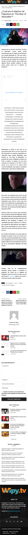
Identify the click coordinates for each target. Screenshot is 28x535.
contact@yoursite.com (14, 511)
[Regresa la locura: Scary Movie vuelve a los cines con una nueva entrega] (5, 345)
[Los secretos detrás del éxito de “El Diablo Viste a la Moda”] (5, 352)
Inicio (2, 6)
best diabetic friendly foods (7, 470)
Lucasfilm (12, 276)
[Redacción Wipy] (2, 20)
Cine (6, 6)
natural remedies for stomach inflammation (11, 461)
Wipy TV (24, 144)
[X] (11, 24)
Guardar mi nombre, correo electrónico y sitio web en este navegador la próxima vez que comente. (13, 393)
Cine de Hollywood (9, 283)
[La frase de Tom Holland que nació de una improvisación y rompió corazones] (5, 426)
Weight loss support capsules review (9, 478)
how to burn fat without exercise (8, 453)
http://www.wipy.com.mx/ (14, 324)
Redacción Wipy (8, 20)
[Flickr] (14, 521)
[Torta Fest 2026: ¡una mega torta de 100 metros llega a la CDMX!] (5, 434)
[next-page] (5, 358)
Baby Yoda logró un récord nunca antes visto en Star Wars (21, 302)
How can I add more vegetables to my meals (11, 465)
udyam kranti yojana (6, 448)
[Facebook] (7, 24)
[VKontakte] (21, 521)
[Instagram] (17, 521)
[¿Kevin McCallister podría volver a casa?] (5, 337)
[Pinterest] (14, 24)
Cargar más (13, 439)
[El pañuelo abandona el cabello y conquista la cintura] (5, 411)
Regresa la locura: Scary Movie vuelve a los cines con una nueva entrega (18, 344)
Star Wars (20, 283)
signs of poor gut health (6, 457)
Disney (15, 283)
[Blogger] (6, 521)
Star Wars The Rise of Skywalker (8, 285)
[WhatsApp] (18, 24)
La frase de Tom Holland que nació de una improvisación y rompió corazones (17, 426)
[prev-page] (2, 358)
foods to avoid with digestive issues (9, 474)
